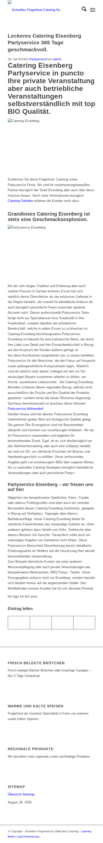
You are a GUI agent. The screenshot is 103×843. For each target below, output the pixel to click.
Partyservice (38, 59)
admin (57, 59)
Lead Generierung (28, 836)
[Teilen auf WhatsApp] (62, 622)
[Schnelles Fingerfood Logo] (43, 10)
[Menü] (92, 10)
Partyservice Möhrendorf (25, 409)
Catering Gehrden (20, 201)
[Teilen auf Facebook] (19, 622)
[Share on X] (41, 622)
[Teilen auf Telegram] (84, 622)
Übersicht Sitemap (21, 794)
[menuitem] (81, 10)
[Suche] (81, 10)
